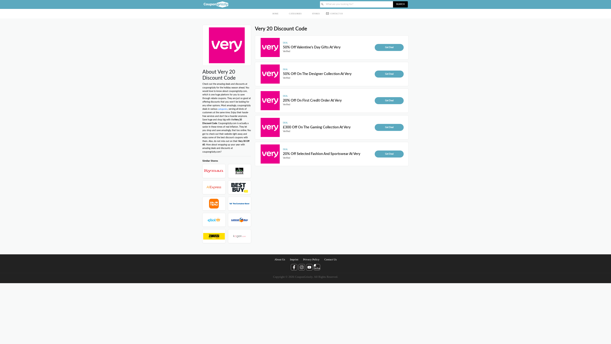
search (400, 4)
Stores (316, 13)
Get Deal (389, 47)
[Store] (214, 171)
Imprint (294, 259)
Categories (295, 13)
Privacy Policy (311, 259)
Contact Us (336, 13)
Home (275, 13)
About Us (279, 259)
